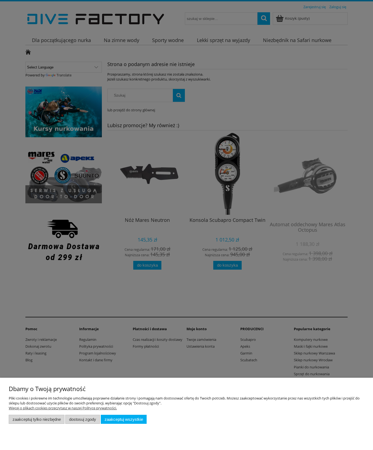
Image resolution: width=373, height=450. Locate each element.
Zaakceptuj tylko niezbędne (37, 419)
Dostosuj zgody (82, 419)
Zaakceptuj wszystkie (124, 419)
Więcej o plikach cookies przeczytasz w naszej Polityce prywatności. (63, 408)
